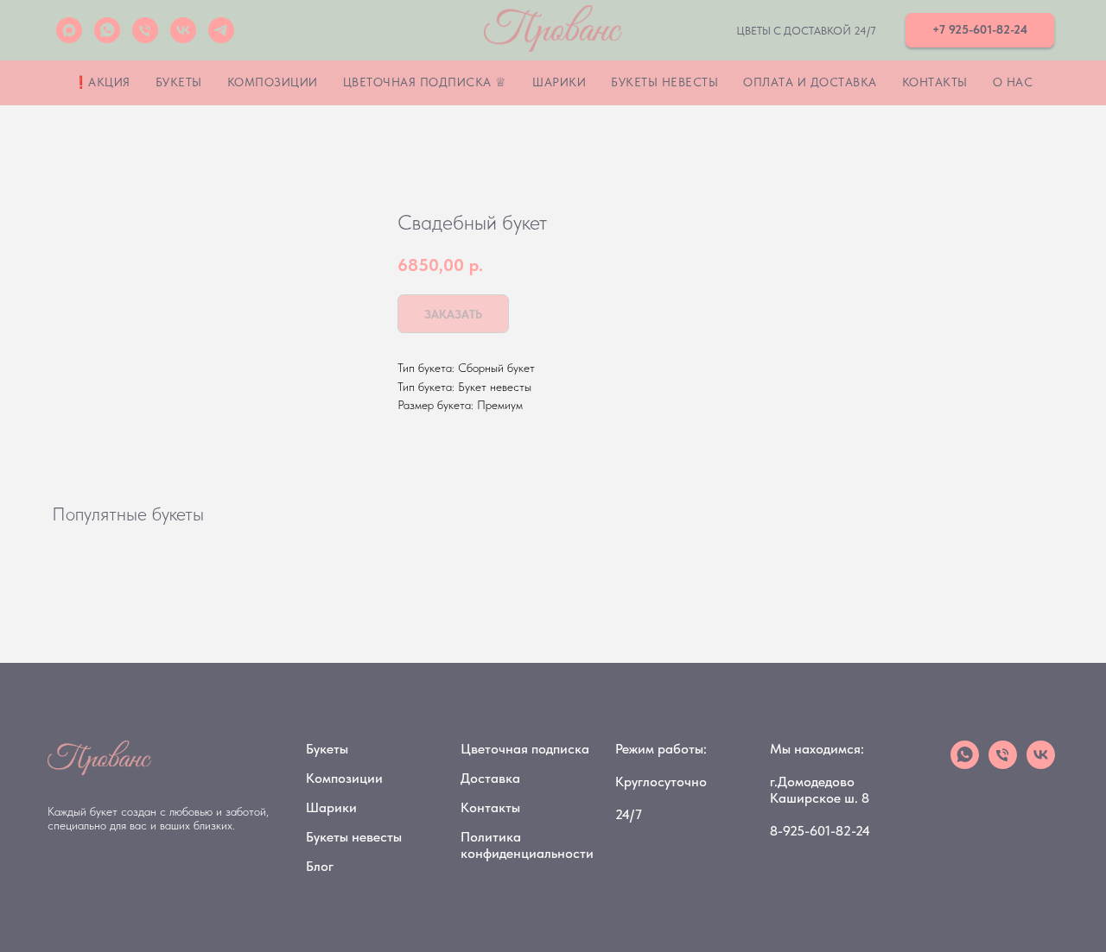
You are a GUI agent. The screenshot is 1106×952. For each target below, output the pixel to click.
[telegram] (221, 30)
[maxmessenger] (69, 30)
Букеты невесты (664, 82)
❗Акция (101, 82)
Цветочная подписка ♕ (425, 82)
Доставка (490, 778)
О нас (1013, 82)
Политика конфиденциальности (527, 845)
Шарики (559, 82)
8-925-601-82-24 (820, 831)
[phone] (1002, 764)
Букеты (179, 82)
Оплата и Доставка (810, 82)
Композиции (272, 82)
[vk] (183, 30)
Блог (320, 866)
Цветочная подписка (525, 749)
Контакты (935, 82)
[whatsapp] (107, 30)
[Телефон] (145, 30)
